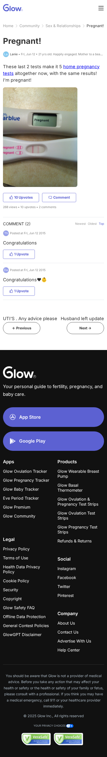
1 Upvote (21, 254)
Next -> (85, 328)
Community (29, 25)
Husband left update (82, 318)
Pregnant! (95, 25)
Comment (61, 197)
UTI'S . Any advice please (30, 318)
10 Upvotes (23, 197)
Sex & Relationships (63, 25)
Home (8, 25)
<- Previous (21, 328)
